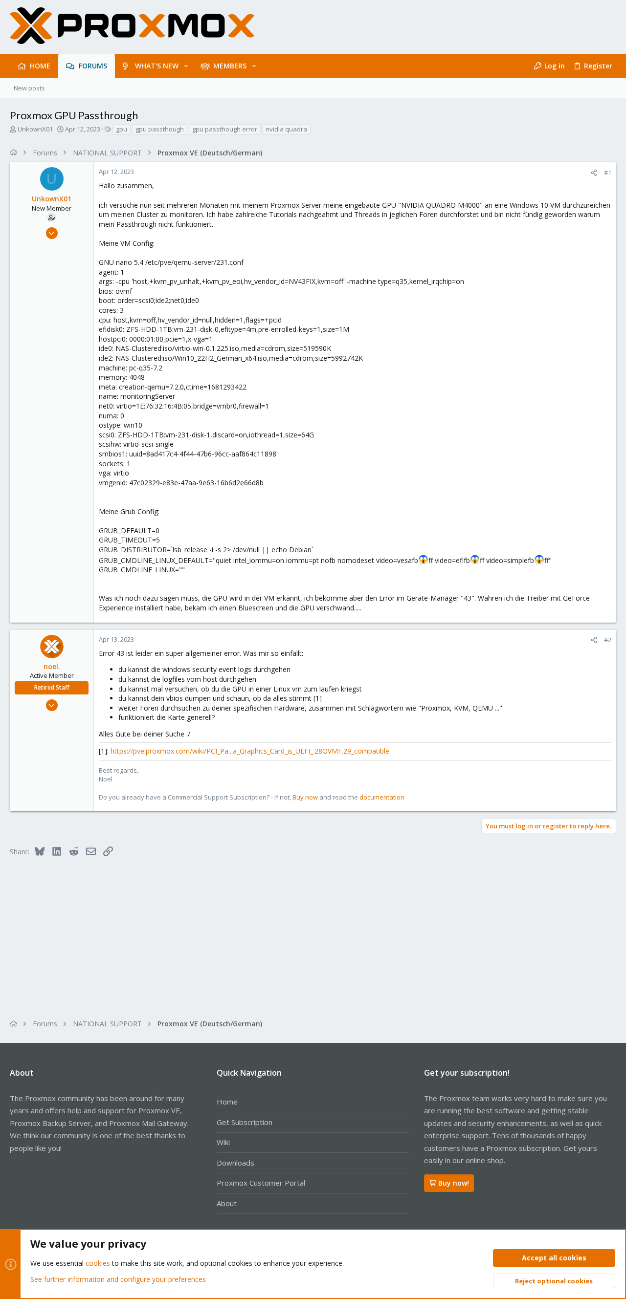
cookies (98, 1263)
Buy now (305, 797)
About (227, 1203)
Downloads (235, 1163)
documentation (381, 797)
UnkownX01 (35, 129)
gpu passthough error (224, 129)
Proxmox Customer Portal (261, 1183)
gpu (121, 129)
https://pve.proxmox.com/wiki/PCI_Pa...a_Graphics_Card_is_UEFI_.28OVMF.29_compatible (250, 751)
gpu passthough (159, 129)
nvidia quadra (286, 129)
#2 (607, 639)
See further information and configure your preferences (118, 1279)
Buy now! (453, 1183)
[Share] (594, 172)
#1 (607, 172)
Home (227, 1101)
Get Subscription (244, 1122)
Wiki (223, 1142)
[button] (186, 66)
